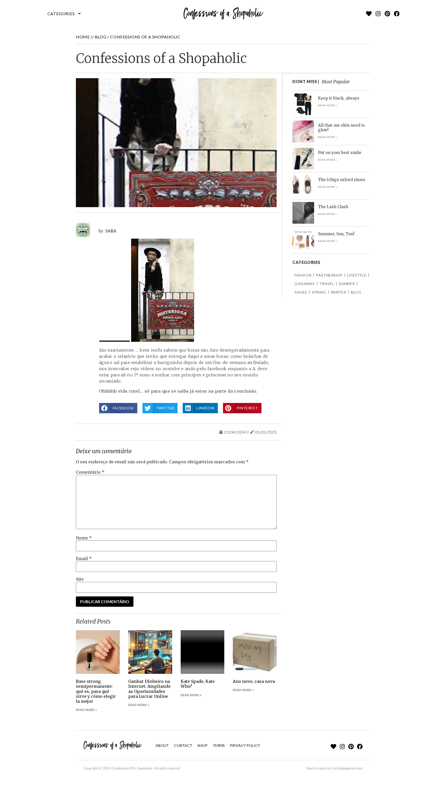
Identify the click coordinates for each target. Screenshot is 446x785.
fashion (302, 275)
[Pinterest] (387, 14)
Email (84, 558)
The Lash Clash (333, 206)
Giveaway (304, 283)
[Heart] (369, 14)
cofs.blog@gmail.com (347, 768)
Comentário (90, 472)
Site (80, 579)
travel (327, 283)
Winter (338, 292)
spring (319, 292)
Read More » (86, 710)
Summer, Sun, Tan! (336, 233)
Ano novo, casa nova (254, 681)
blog (100, 36)
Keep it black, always (338, 98)
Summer (347, 283)
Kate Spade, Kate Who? (198, 684)
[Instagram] (378, 14)
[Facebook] (397, 14)
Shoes (300, 292)
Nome (84, 538)
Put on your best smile (339, 152)
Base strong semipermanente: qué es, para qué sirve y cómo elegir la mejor (96, 691)
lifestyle (356, 275)
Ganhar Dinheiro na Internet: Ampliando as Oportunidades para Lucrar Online (149, 689)
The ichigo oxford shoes (341, 179)
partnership (329, 275)
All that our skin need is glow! (341, 127)
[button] (64, 14)
